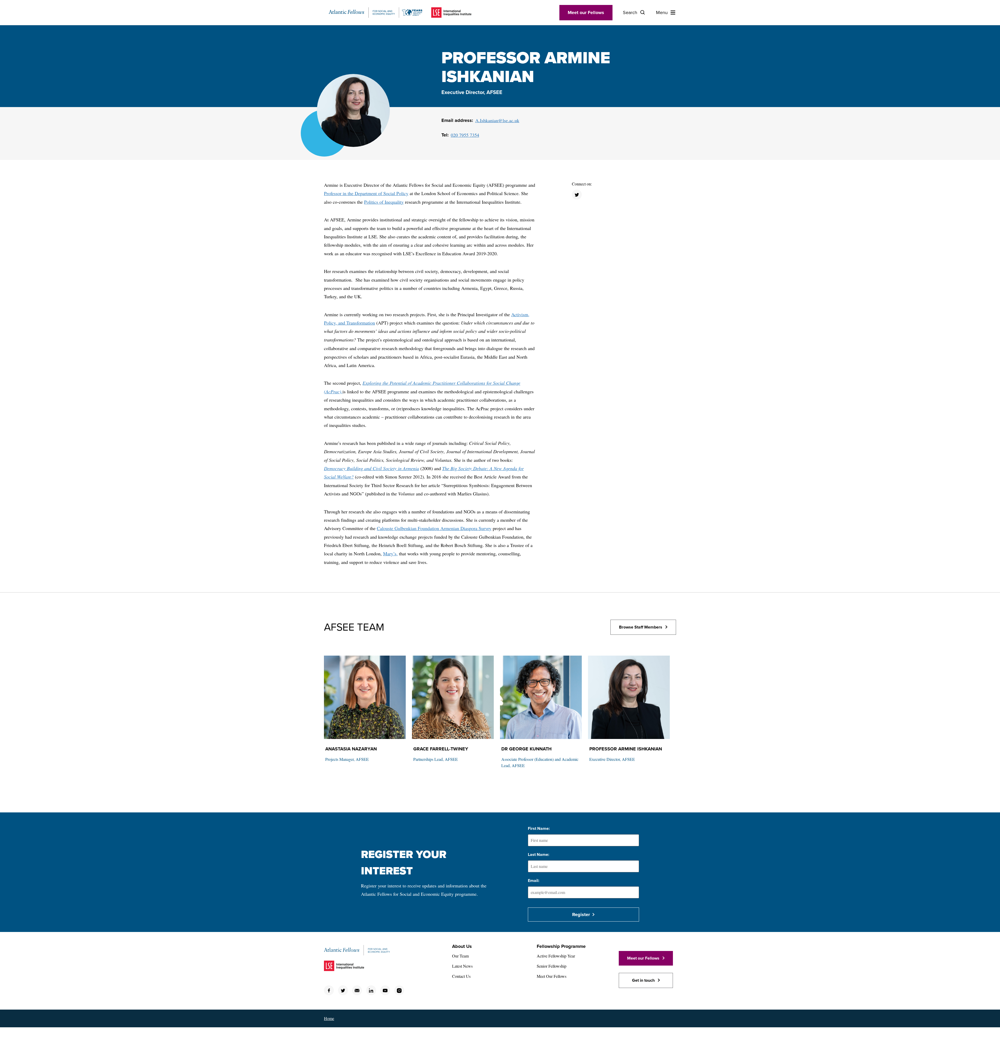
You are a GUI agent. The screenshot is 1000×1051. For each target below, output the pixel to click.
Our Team (460, 956)
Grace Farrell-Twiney (440, 749)
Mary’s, (390, 553)
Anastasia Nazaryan (351, 749)
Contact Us (461, 976)
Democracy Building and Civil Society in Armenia (371, 468)
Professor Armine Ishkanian (625, 749)
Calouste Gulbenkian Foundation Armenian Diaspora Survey (434, 528)
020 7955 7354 (465, 135)
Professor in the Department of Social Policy (366, 193)
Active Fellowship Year (556, 956)
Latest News (462, 966)
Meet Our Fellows (551, 976)
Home (329, 1018)
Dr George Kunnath (526, 749)
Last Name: (538, 854)
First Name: (539, 828)
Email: (533, 880)
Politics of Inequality (384, 202)
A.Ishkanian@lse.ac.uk (497, 120)
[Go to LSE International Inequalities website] (451, 12)
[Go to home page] (375, 12)
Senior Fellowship (551, 966)
